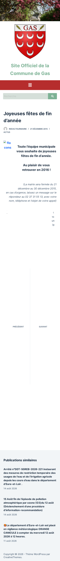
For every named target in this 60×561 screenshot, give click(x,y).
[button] (30, 85)
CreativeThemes (13, 557)
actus (7, 132)
